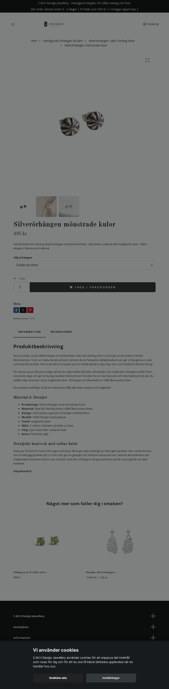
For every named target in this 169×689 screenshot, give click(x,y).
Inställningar (111, 678)
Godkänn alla (58, 678)
